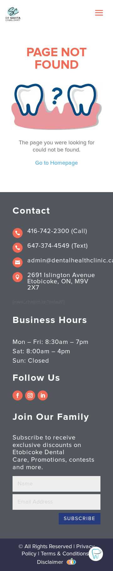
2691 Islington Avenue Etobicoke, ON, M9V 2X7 (61, 281)
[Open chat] (96, 554)
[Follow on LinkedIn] (43, 395)
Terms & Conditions (65, 554)
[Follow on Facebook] (18, 395)
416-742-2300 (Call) (57, 231)
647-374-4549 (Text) (57, 246)
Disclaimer (50, 562)
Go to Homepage (56, 163)
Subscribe (79, 518)
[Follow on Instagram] (30, 395)
